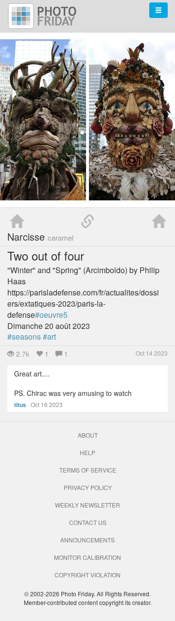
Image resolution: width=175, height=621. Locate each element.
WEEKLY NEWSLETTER (87, 505)
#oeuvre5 (51, 314)
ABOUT (88, 435)
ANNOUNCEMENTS (87, 540)
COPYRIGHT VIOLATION (87, 575)
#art (49, 336)
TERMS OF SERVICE (87, 470)
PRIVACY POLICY (88, 487)
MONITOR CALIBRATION (87, 557)
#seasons (24, 336)
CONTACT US (87, 522)
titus (20, 404)
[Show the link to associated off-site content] (87, 221)
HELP (87, 452)
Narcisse (40, 236)
